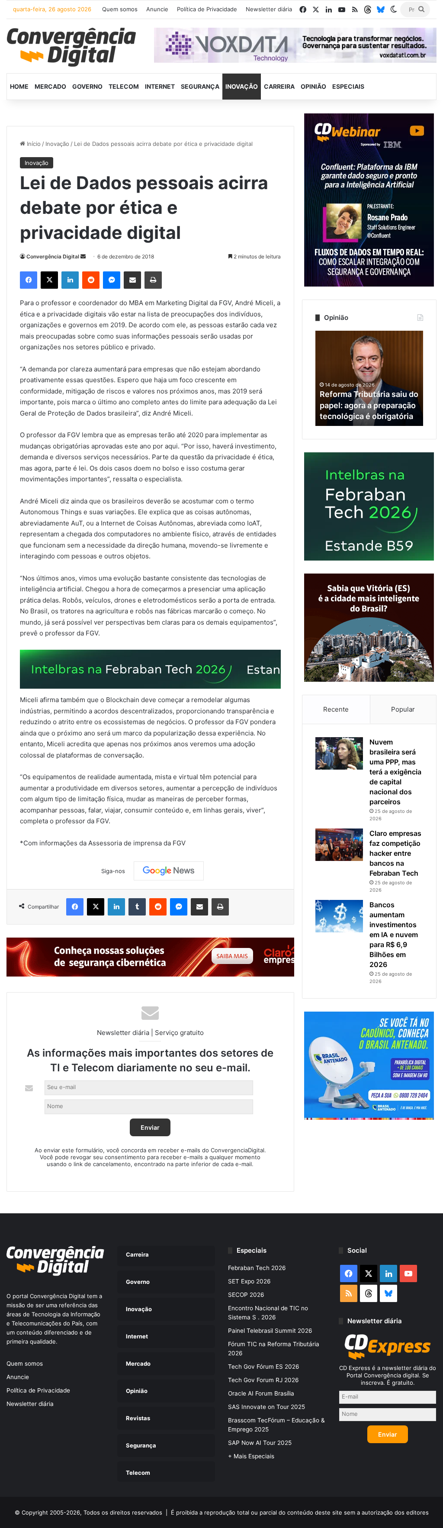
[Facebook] (28, 280)
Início (33, 143)
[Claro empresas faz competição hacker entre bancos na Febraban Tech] (339, 844)
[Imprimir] (153, 280)
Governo (87, 86)
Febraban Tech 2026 (257, 1267)
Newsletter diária (269, 9)
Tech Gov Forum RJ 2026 (263, 1379)
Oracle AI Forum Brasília (261, 1393)
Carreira (279, 86)
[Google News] (169, 870)
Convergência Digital (52, 256)
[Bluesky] (380, 9)
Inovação (241, 86)
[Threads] (367, 9)
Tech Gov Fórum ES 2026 (263, 1366)
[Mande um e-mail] (83, 256)
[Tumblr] (137, 907)
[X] (49, 280)
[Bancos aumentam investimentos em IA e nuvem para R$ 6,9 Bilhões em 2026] (339, 916)
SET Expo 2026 (249, 1281)
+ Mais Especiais (251, 1456)
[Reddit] (91, 280)
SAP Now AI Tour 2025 (260, 1442)
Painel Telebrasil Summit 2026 (270, 1330)
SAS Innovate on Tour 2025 (266, 1406)
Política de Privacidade (207, 9)
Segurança (200, 86)
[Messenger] (111, 280)
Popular (403, 709)
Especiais (348, 86)
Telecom (124, 86)
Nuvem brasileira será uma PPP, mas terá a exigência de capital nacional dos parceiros (395, 772)
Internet (160, 86)
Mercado (50, 86)
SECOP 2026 (246, 1294)
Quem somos (120, 9)
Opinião (313, 86)
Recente (336, 709)
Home (19, 86)
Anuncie (157, 9)
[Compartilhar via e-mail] (132, 280)
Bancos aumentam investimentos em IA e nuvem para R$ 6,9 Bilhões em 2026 (393, 934)
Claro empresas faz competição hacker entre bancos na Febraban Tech (395, 853)
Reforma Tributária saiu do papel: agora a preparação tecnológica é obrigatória (369, 405)
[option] (369, 378)
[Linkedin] (70, 280)
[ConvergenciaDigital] (71, 47)
